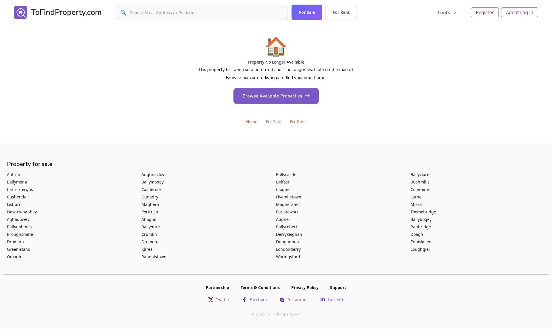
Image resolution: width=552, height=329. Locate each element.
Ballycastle (286, 174)
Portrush (149, 212)
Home (251, 121)
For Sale (307, 12)
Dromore (149, 241)
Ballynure (150, 226)
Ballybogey (421, 219)
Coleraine (420, 189)
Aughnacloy (152, 174)
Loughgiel (420, 249)
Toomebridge (423, 212)
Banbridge (421, 226)
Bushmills (420, 182)
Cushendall (18, 197)
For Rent (341, 12)
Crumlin (149, 234)
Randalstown (153, 256)
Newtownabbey (22, 212)
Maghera (150, 204)
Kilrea (147, 249)
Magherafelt (288, 204)
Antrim (13, 174)
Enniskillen (421, 241)
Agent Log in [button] (519, 12)
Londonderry (288, 249)
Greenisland (18, 249)
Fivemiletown (288, 197)
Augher (283, 219)
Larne (416, 197)
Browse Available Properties (272, 96)
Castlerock (151, 189)
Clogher (283, 189)
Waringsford (288, 256)
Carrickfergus (20, 189)
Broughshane (20, 234)
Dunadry (149, 197)
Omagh (14, 256)
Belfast (282, 182)
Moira (416, 204)
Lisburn (14, 204)
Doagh (417, 234)
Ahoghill (149, 219)
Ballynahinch (19, 226)
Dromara (15, 241)
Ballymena (17, 182)
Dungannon (287, 241)
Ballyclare (420, 174)
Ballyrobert (286, 226)
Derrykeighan (289, 234)
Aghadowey (18, 219)
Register (485, 12)
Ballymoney (152, 182)
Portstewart (287, 212)
